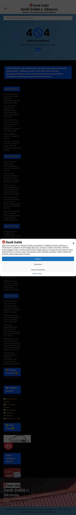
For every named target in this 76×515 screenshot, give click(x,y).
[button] (72, 242)
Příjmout (38, 259)
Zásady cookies (37, 273)
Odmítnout (38, 264)
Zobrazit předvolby (38, 270)
